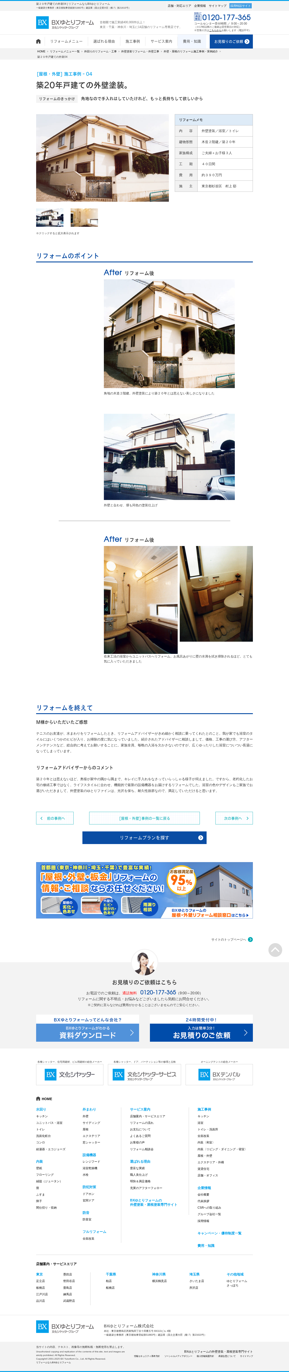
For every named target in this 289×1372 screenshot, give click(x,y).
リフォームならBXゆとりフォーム (53, 1362)
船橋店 (110, 1287)
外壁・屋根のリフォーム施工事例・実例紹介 (191, 51)
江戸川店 (42, 1294)
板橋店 (40, 1287)
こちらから (215, 30)
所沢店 (193, 1287)
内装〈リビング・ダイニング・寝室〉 (222, 1149)
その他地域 (235, 1274)
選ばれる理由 (140, 1161)
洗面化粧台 (43, 1136)
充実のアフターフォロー (146, 1188)
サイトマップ (217, 5)
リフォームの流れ (142, 1122)
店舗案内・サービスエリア (147, 1116)
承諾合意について (226, 1356)
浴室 (200, 1122)
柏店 (109, 1281)
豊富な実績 (137, 1168)
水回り (41, 1109)
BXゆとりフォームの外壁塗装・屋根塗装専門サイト (218, 1351)
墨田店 (67, 1274)
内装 (39, 1161)
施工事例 (204, 1109)
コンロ (40, 1142)
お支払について (140, 1129)
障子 (39, 1201)
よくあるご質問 (140, 1136)
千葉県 (111, 1274)
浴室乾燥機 (90, 1168)
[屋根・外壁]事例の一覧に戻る (144, 818)
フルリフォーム (94, 1231)
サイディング (91, 1122)
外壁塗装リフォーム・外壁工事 (140, 51)
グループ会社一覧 (209, 1214)
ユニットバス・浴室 (49, 1122)
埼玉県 (194, 1274)
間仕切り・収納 (46, 1207)
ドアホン (88, 1194)
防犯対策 (89, 1187)
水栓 (86, 1174)
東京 (39, 1274)
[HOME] (40, 39)
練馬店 (67, 1294)
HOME (41, 51)
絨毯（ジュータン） (49, 1181)
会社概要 (203, 1194)
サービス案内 (140, 1109)
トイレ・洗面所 (208, 1129)
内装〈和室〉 (206, 1142)
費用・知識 (206, 1245)
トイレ (40, 1129)
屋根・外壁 (205, 1155)
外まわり (89, 1109)
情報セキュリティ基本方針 (147, 1356)
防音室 (87, 1219)
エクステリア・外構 (211, 1162)
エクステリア (91, 1136)
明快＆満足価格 (140, 1181)
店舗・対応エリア (179, 5)
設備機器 (89, 1155)
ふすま (40, 1194)
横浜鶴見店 (159, 1281)
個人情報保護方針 (205, 1356)
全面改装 (88, 1238)
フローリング (45, 1174)
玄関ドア (88, 1200)
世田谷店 (69, 1281)
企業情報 (200, 5)
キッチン (42, 1116)
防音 (86, 1213)
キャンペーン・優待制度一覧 (220, 1233)
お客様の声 (137, 1142)
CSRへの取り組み (209, 1207)
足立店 (40, 1281)
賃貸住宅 (203, 1169)
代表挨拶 (203, 1201)
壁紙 (39, 1168)
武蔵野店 (69, 1301)
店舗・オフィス (208, 1175)
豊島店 (67, 1287)
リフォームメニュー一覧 (65, 51)
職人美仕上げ (139, 1174)
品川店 (40, 1301)
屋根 (86, 1129)
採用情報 (203, 1221)
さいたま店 (196, 1281)
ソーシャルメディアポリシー (178, 1356)
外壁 (86, 1116)
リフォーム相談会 (142, 1149)
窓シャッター (91, 1142)
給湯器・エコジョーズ (50, 1149)
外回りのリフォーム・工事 (100, 51)
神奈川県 (159, 1274)
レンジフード (91, 1161)
